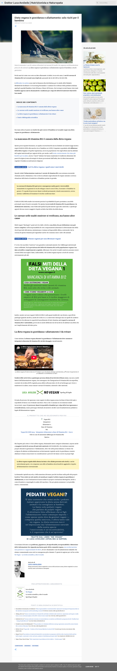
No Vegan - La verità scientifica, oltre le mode (29, 555)
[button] (15, 26)
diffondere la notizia (22, 83)
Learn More (89, 666)
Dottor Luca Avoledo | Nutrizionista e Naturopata (33, 2)
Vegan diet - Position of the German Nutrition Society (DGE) (39, 629)
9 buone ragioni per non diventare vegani (44, 239)
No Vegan (29, 592)
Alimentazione (19, 645)
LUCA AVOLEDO (35, 564)
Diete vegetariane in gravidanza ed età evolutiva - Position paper (46, 639)
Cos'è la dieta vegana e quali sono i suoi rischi (46, 167)
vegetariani (35, 645)
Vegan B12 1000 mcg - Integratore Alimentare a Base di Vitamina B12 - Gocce (47, 432)
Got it (97, 666)
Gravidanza (27, 645)
